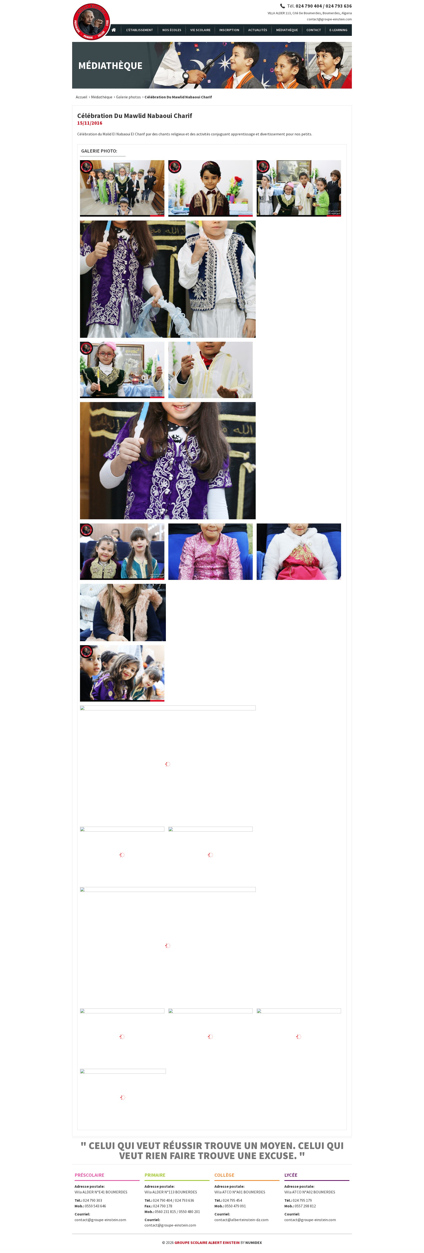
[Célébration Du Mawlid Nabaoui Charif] (122, 188)
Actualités (257, 30)
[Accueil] (91, 21)
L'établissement (139, 30)
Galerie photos (128, 96)
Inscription (229, 30)
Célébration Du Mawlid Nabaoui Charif (178, 96)
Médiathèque (287, 30)
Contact (313, 30)
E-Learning (338, 30)
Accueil (81, 96)
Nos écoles (171, 30)
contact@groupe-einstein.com (329, 19)
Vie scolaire (200, 30)
